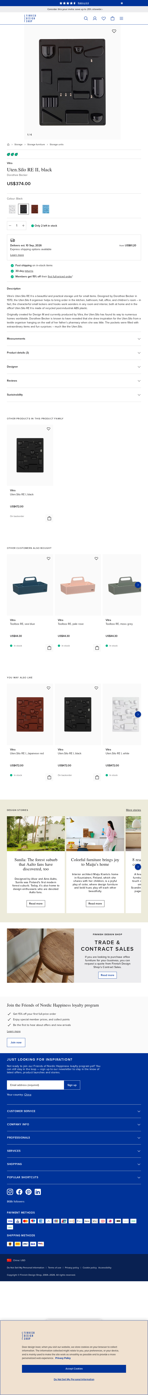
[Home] (8, 144)
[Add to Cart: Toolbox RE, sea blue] (49, 648)
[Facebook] (19, 1192)
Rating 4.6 (83, 3)
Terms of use (54, 1267)
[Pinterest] (28, 1192)
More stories (133, 810)
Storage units (57, 144)
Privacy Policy (63, 1358)
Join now (16, 1042)
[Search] (86, 18)
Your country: (15, 1094)
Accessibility (104, 1267)
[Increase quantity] (23, 225)
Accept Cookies (74, 1368)
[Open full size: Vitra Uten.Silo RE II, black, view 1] (72, 82)
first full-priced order (60, 276)
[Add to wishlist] (114, 31)
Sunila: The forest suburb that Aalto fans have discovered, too (35, 864)
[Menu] (121, 18)
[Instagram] (10, 1192)
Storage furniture (36, 144)
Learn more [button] (17, 255)
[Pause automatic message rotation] (122, 3)
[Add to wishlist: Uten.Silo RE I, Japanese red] (48, 688)
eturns (29, 271)
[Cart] (112, 18)
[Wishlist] (104, 18)
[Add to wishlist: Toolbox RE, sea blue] (48, 558)
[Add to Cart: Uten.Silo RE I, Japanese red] (49, 777)
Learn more (14, 1031)
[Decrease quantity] (10, 225)
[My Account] (95, 18)
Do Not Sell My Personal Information (25, 1267)
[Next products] (138, 585)
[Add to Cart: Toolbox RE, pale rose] (97, 648)
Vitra (10, 163)
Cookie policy (90, 1267)
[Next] (138, 867)
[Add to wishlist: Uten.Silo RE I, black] (48, 428)
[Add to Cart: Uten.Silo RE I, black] (49, 518)
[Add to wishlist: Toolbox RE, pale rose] (96, 558)
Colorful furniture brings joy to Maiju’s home (95, 862)
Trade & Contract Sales (107, 945)
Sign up (72, 1085)
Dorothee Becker (17, 175)
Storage (18, 144)
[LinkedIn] (38, 1192)
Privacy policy (72, 1267)
